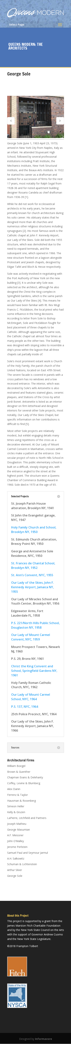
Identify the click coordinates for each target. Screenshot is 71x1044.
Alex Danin (13, 789)
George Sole (14, 876)
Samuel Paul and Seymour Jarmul (27, 852)
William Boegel (16, 766)
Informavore (43, 1039)
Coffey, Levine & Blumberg (23, 783)
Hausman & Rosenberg (21, 800)
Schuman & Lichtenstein (22, 864)
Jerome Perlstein (17, 847)
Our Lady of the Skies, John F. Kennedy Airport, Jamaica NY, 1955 (32, 587)
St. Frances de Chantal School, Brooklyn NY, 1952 (33, 565)
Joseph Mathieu (16, 824)
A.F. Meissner (15, 835)
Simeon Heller (15, 806)
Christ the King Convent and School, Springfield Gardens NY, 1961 (34, 670)
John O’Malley (15, 841)
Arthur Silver (14, 870)
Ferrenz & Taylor (17, 795)
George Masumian (18, 829)
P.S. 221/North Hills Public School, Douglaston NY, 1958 (35, 625)
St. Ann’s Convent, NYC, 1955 (32, 575)
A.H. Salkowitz (15, 858)
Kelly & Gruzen (16, 812)
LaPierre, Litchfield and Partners (26, 818)
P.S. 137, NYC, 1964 (24, 707)
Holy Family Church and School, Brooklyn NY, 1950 (33, 529)
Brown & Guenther (18, 771)
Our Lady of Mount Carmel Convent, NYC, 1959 (30, 637)
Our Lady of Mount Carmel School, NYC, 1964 (30, 696)
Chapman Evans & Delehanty (25, 777)
